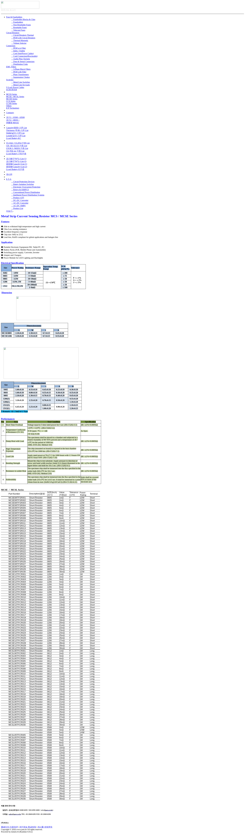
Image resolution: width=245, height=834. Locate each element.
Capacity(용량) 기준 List (16, 128)
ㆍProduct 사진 (17, 198)
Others (8, 106)
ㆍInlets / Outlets (18, 51)
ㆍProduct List (17, 208)
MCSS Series (11, 94)
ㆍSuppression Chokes (20, 77)
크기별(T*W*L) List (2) (16, 161)
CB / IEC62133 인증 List (16, 146)
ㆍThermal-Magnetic (19, 40)
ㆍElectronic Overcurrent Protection (25, 187)
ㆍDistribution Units (19, 64)
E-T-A (8, 179)
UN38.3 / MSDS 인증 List (17, 148)
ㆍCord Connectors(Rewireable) (24, 56)
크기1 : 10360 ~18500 (15, 117)
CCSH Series (11, 103)
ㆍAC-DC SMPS (18, 206)
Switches (9, 80)
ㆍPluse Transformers (20, 74)
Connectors (10, 46)
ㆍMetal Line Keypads (20, 85)
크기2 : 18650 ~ (13, 120)
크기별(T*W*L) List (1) (16, 159)
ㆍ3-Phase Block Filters (20, 69)
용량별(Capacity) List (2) (16, 167)
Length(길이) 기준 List (15, 136)
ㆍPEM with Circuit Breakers (23, 38)
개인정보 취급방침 (27, 827)
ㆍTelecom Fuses (18, 30)
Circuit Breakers (12, 33)
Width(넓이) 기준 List (15, 133)
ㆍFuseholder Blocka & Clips (23, 19)
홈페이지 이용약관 (9, 827)
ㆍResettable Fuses (19, 27)
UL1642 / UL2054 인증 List (18, 143)
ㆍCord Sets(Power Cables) (22, 53)
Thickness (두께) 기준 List (17, 130)
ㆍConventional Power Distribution (25, 192)
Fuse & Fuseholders (14, 17)
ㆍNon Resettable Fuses (21, 25)
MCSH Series (11, 99)
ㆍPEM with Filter (18, 72)
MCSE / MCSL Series (15, 96)
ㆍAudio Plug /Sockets (20, 59)
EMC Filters (11, 67)
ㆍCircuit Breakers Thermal (22, 35)
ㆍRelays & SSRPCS (20, 190)
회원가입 (5, 10)
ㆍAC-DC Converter (19, 203)
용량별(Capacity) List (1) (16, 164)
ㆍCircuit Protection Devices (22, 182)
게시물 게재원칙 (45, 827)
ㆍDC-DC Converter (19, 200)
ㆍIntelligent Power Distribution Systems (27, 195)
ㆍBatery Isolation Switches (22, 184)
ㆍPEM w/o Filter (18, 48)
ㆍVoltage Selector (18, 43)
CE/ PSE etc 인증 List (15, 151)
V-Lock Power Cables (15, 87)
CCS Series (10, 101)
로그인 (13, 10)
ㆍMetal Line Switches (20, 82)
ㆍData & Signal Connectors (22, 61)
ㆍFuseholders (17, 22)
